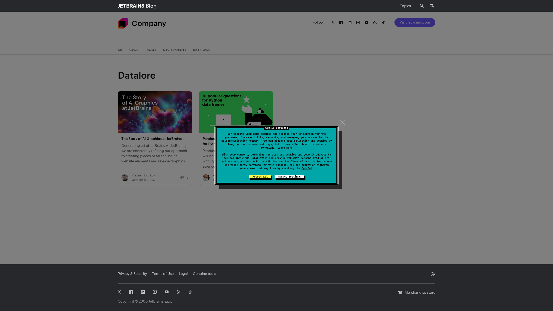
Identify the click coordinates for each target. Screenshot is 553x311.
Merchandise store (418, 294)
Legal (183, 274)
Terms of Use (300, 161)
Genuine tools (204, 274)
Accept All (260, 176)
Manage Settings (289, 176)
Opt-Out (307, 168)
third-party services (245, 165)
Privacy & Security (132, 274)
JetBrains (156, 301)
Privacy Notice (266, 161)
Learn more (284, 147)
